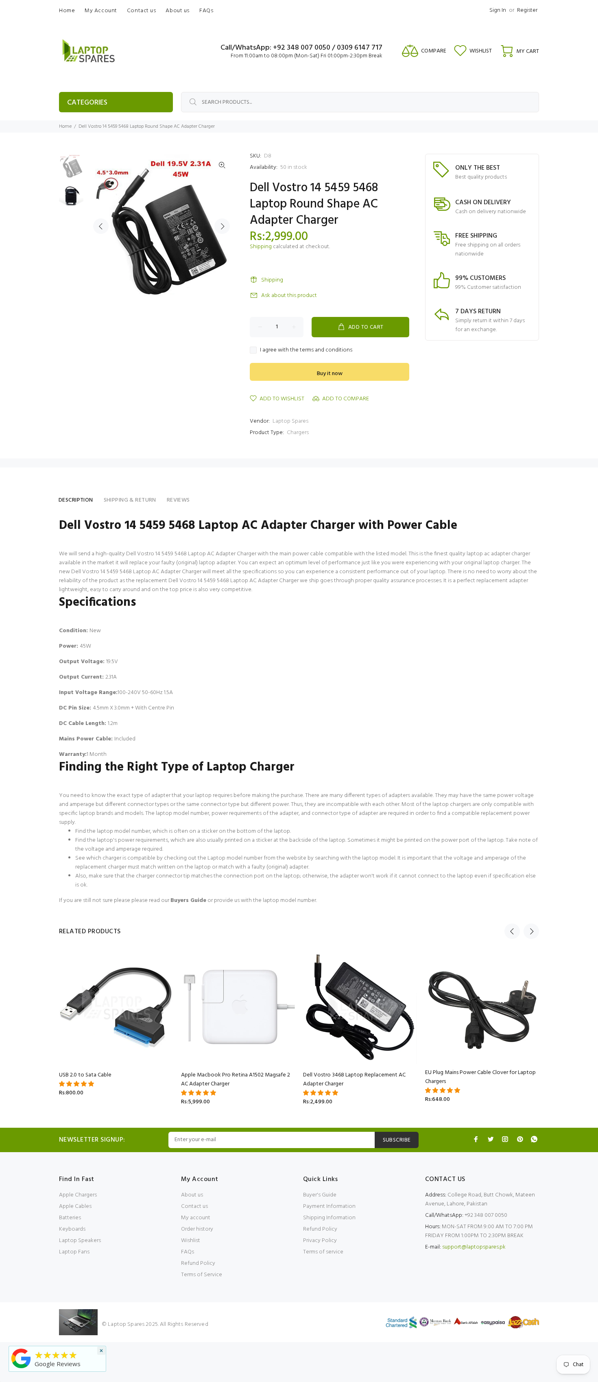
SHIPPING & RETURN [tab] (130, 500)
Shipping (261, 246)
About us (192, 1195)
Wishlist (190, 1240)
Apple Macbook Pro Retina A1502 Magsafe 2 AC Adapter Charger (235, 1079)
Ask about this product (289, 295)
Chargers (298, 432)
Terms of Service (201, 1274)
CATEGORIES (87, 103)
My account (195, 1218)
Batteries (70, 1218)
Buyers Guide (188, 900)
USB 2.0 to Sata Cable (85, 1075)
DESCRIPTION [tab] (76, 500)
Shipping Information (329, 1218)
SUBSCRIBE (397, 1140)
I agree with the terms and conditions (306, 350)
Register (527, 10)
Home (65, 126)
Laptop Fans (74, 1252)
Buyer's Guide (319, 1195)
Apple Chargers (78, 1195)
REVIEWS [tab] (178, 500)
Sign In (497, 10)
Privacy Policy (320, 1240)
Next (222, 226)
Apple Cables (75, 1206)
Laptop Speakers (80, 1240)
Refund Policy (198, 1263)
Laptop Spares (290, 421)
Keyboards (72, 1229)
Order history (197, 1229)
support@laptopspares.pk (474, 1247)
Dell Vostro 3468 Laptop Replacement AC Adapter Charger (354, 1079)
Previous (101, 226)
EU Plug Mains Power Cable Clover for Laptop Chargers (480, 1077)
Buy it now (330, 373)
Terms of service (323, 1252)
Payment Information (329, 1206)
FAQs (187, 1252)
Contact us (194, 1206)
